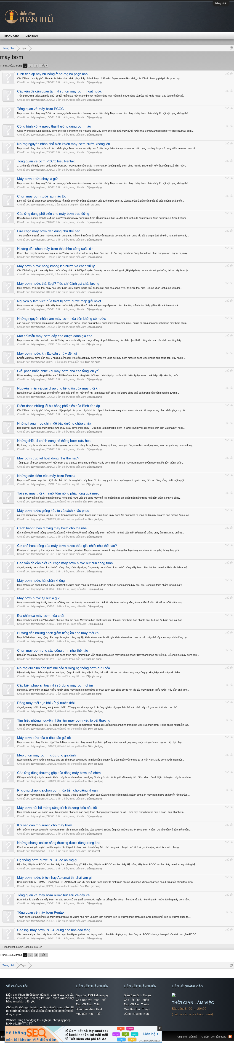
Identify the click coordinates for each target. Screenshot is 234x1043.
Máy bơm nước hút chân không (41, 580)
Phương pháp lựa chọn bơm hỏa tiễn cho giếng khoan (57, 790)
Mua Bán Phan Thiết (88, 1013)
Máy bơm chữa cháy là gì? (37, 179)
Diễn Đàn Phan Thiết (89, 1009)
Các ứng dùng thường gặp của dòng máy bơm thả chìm (59, 773)
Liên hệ (193, 1036)
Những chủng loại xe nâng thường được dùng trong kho (58, 843)
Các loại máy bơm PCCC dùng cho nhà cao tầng (53, 930)
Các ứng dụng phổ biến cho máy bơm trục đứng (53, 213)
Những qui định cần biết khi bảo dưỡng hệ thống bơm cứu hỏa (63, 668)
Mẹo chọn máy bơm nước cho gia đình (46, 755)
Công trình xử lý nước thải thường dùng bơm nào (54, 126)
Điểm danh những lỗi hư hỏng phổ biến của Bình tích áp (58, 406)
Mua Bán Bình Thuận (137, 1009)
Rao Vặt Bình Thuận (136, 1004)
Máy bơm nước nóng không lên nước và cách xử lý (56, 266)
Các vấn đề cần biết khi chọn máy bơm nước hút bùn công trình (65, 563)
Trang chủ (11, 35)
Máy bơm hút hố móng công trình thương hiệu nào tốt (57, 808)
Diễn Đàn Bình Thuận (137, 995)
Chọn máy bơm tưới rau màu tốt (41, 196)
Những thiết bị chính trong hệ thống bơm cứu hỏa (53, 441)
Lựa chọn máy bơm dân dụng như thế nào (48, 231)
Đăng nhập (221, 3)
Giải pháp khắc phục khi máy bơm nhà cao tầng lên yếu (58, 371)
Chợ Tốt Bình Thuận (136, 1000)
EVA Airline (95, 995)
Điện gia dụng (94, 82)
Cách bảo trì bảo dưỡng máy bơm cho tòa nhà (52, 528)
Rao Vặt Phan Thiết (88, 1004)
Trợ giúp (204, 1036)
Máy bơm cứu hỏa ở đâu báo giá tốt (44, 738)
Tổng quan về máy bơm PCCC (40, 109)
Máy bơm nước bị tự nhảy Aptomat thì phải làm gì (54, 877)
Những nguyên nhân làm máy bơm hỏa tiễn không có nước (61, 318)
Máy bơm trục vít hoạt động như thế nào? (48, 458)
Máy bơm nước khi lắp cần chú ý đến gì (47, 353)
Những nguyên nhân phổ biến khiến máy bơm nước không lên (63, 144)
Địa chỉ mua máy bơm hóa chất (40, 616)
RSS (230, 1036)
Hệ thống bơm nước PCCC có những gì (47, 860)
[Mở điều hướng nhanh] (231, 47)
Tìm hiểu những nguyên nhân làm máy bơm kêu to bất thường (63, 720)
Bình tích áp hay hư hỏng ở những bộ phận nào (52, 74)
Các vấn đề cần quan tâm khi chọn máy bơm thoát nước (59, 91)
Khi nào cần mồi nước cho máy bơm (44, 825)
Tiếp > (43, 65)
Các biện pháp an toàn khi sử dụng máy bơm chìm (55, 685)
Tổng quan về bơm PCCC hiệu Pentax (46, 161)
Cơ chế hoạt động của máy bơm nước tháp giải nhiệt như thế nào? (67, 546)
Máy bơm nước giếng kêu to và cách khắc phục (53, 511)
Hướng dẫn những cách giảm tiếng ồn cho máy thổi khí (58, 633)
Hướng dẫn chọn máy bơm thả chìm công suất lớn (55, 249)
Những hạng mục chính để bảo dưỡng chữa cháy (54, 423)
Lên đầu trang (218, 1036)
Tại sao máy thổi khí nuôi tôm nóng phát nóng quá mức (58, 493)
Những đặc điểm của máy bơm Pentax (46, 476)
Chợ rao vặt (93, 851)
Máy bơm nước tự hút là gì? (38, 598)
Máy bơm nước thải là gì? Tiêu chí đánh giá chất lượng (58, 283)
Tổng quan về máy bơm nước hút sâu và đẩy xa (53, 895)
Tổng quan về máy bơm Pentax (40, 912)
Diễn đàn (32, 35)
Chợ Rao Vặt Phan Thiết (91, 1000)
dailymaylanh (38, 82)
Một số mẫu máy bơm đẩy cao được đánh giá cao (54, 336)
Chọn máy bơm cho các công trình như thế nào (52, 650)
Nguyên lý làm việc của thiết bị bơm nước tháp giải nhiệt (59, 301)
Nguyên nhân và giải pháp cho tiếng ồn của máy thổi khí (58, 388)
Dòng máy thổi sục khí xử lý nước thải (45, 703)
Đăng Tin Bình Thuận (137, 1013)
